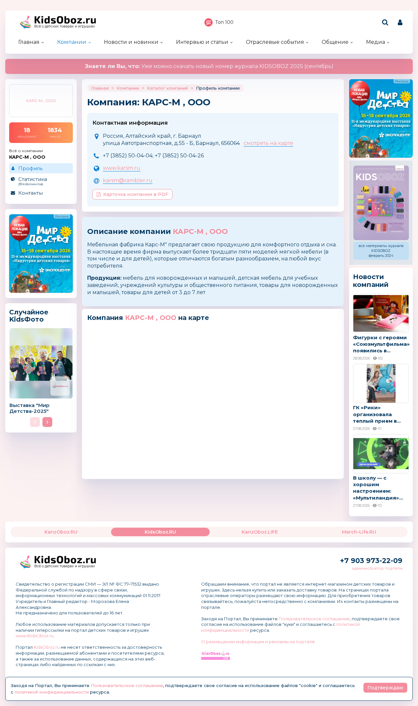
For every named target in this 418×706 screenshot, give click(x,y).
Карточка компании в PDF (135, 194)
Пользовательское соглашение (314, 618)
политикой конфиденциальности (52, 692)
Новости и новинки (131, 42)
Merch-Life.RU (359, 532)
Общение (335, 42)
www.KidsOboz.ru (35, 635)
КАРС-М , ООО (200, 231)
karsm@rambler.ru (128, 180)
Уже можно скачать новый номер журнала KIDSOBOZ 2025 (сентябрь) (209, 66)
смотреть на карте (268, 143)
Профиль (30, 168)
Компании (71, 42)
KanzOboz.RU (60, 532)
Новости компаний (371, 281)
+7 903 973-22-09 (371, 560)
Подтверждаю (385, 688)
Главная (29, 42)
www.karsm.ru (121, 168)
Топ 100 (224, 22)
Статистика (32, 181)
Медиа (375, 42)
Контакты (30, 193)
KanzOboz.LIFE (260, 532)
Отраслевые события (275, 42)
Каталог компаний (167, 88)
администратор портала (377, 568)
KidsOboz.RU (160, 532)
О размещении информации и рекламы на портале (258, 641)
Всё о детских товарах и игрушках (64, 26)
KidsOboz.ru (47, 647)
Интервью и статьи (202, 42)
